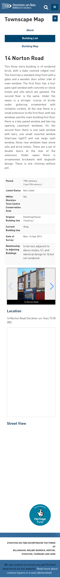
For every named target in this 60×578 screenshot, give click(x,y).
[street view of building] (31, 464)
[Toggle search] (46, 7)
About (30, 30)
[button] (52, 286)
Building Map (30, 46)
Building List (30, 38)
